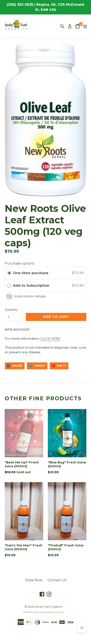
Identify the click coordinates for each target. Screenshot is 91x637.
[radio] (9, 273)
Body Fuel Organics (48, 606)
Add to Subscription (32, 286)
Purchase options (19, 263)
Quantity (11, 310)
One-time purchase (30, 273)
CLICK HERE (50, 338)
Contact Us (57, 580)
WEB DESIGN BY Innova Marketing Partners (43, 612)
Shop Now (34, 580)
